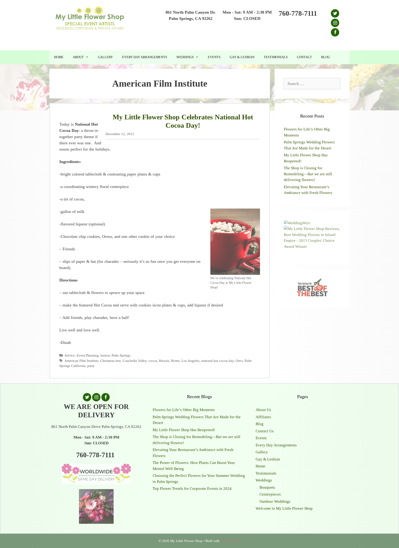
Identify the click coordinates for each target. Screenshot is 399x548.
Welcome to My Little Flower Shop (284, 508)
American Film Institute (81, 361)
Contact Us (265, 431)
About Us (263, 410)
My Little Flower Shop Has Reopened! (184, 430)
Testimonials (276, 57)
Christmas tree (110, 361)
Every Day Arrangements (144, 57)
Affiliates (263, 417)
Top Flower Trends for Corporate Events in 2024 (192, 488)
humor (105, 355)
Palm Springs (121, 355)
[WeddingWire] (297, 223)
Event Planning (88, 355)
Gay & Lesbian (242, 57)
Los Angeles (190, 361)
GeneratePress (231, 541)
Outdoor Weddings (275, 501)
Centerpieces (270, 494)
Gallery (105, 57)
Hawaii (164, 361)
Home (58, 57)
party (91, 366)
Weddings (185, 57)
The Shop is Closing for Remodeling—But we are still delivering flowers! (308, 174)
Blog (325, 57)
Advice (69, 355)
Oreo (239, 361)
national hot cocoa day (217, 361)
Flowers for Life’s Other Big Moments (184, 410)
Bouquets (267, 487)
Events (214, 57)
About (78, 57)
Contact (304, 57)
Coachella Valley (135, 361)
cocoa (152, 361)
